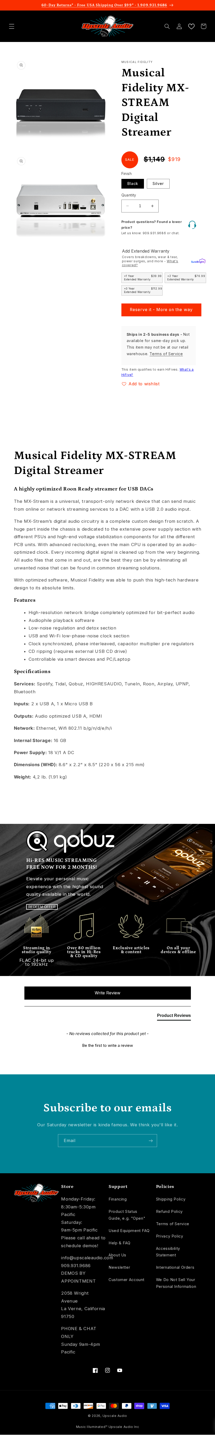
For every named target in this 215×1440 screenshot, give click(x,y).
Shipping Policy (170, 1199)
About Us (117, 1255)
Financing (118, 1199)
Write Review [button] (107, 992)
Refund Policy (169, 1211)
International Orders (175, 1267)
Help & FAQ (119, 1243)
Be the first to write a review (107, 1045)
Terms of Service (166, 353)
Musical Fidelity (137, 62)
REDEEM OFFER (42, 907)
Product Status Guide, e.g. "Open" (127, 1215)
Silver (158, 183)
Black (132, 183)
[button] (12, 26)
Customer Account (126, 1279)
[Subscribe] (151, 1140)
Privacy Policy (169, 1236)
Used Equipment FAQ (129, 1230)
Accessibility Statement (168, 1252)
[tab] (174, 1017)
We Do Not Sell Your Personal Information (176, 1283)
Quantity (128, 195)
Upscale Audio (115, 1416)
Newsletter (119, 1267)
